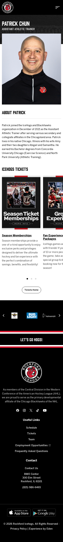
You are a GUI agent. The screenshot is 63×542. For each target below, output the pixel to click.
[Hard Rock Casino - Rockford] (14, 316)
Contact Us (31, 468)
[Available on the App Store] (19, 512)
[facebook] (18, 410)
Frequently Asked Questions (31, 451)
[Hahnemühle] (50, 316)
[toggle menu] (57, 7)
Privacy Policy (18, 529)
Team (31, 440)
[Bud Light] (32, 316)
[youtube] (44, 410)
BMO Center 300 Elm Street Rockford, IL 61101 (31, 478)
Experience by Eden (40, 529)
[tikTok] (38, 410)
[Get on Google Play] (44, 512)
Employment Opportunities (31, 445)
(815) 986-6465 (31, 487)
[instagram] (24, 410)
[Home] (7, 7)
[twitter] (31, 410)
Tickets (31, 434)
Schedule (31, 428)
